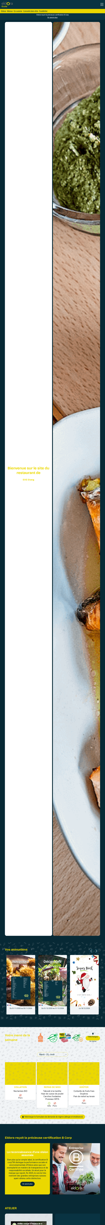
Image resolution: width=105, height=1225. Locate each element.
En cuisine (18, 11)
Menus (10, 11)
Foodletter (43, 11)
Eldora (3, 11)
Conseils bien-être (30, 11)
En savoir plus (52, 17)
